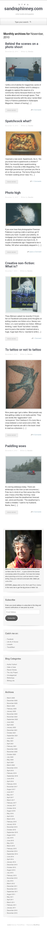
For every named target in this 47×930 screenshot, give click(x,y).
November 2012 (12, 878)
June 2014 (10, 856)
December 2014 (12, 851)
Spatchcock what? (18, 121)
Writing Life (10, 680)
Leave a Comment (35, 252)
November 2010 (12, 913)
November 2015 (12, 827)
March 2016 (11, 819)
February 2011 (11, 905)
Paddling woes (15, 446)
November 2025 (12, 703)
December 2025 (12, 700)
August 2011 (11, 894)
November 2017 (12, 786)
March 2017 (11, 800)
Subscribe (11, 618)
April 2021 (10, 743)
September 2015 (12, 832)
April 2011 (10, 899)
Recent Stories (12, 670)
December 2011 (12, 886)
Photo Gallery (36, 585)
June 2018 (10, 778)
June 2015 (10, 840)
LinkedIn (10, 644)
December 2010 (12, 910)
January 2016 (11, 824)
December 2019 (12, 768)
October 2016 (11, 808)
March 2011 (11, 902)
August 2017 (11, 789)
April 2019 (10, 770)
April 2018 (10, 781)
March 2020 (11, 765)
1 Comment (37, 338)
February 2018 (11, 784)
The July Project (12, 672)
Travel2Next (11, 647)
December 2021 (12, 730)
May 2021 (10, 741)
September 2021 (12, 735)
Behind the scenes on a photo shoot (21, 45)
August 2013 (11, 870)
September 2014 (12, 854)
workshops (19, 576)
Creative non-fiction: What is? (20, 264)
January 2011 (11, 908)
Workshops (10, 678)
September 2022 (12, 719)
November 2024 (12, 714)
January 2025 (11, 711)
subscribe (8, 581)
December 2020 (12, 749)
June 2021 (10, 738)
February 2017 (11, 803)
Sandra (30, 51)
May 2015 (10, 843)
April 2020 (10, 762)
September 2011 (12, 891)
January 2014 (11, 862)
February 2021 (11, 746)
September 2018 (12, 776)
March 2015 (11, 846)
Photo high (13, 193)
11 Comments (36, 181)
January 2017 (11, 805)
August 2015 (11, 835)
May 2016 (10, 813)
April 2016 (10, 816)
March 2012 (11, 883)
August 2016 (11, 811)
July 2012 (10, 881)
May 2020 (10, 760)
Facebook (10, 639)
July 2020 (10, 757)
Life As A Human (12, 642)
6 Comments (37, 435)
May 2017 (10, 795)
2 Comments (37, 110)
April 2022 (10, 725)
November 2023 (12, 717)
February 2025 (11, 708)
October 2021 (11, 733)
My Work (17, 571)
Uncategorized (11, 675)
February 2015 (11, 848)
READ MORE (11, 110)
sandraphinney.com (23, 8)
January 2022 (11, 727)
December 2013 (12, 864)
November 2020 (12, 751)
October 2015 (11, 830)
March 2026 (11, 698)
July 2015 (10, 838)
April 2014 (10, 859)
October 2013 (11, 867)
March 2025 (11, 706)
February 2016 (11, 821)
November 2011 (12, 889)
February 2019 (11, 773)
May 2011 (10, 897)
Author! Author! (12, 664)
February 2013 (11, 875)
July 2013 (10, 873)
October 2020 (11, 754)
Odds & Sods (11, 667)
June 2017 (10, 792)
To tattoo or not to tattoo (23, 350)
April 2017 (10, 797)
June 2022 (10, 722)
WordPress (36, 925)
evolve (9, 925)
